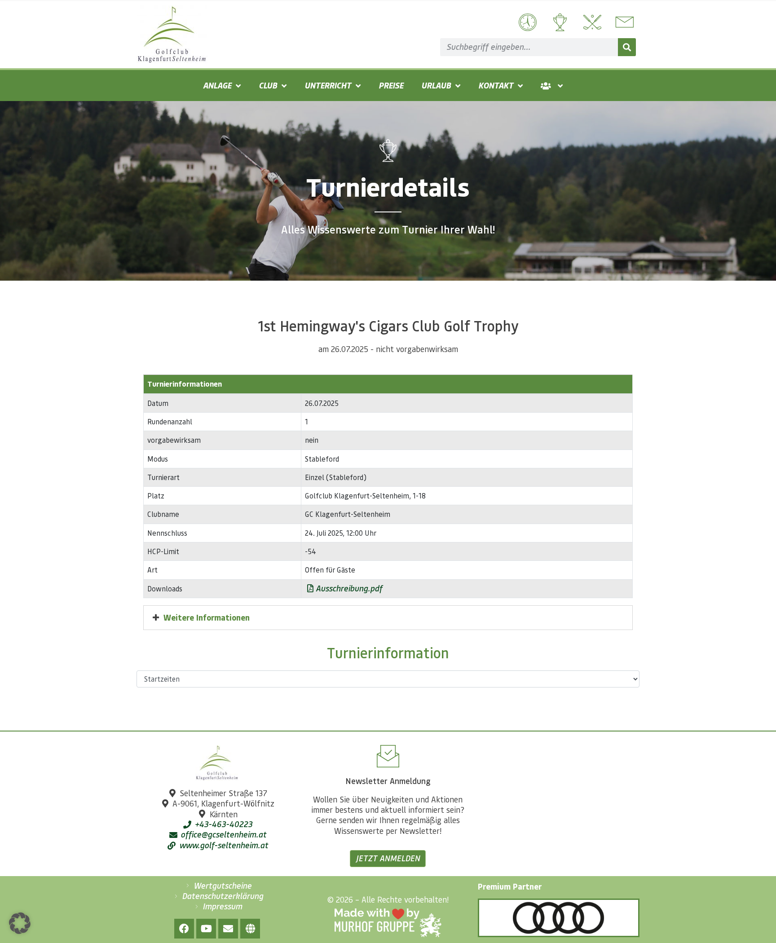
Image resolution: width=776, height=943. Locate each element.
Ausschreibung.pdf (347, 588)
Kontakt (495, 85)
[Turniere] (559, 22)
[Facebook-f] (184, 929)
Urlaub (436, 85)
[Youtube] (206, 929)
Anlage (217, 85)
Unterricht (327, 85)
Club (268, 85)
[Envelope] (228, 929)
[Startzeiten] (526, 22)
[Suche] (627, 47)
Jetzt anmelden (388, 858)
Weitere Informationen (206, 618)
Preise (391, 85)
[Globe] (250, 929)
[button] (20, 923)
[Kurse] (591, 22)
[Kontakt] (623, 22)
